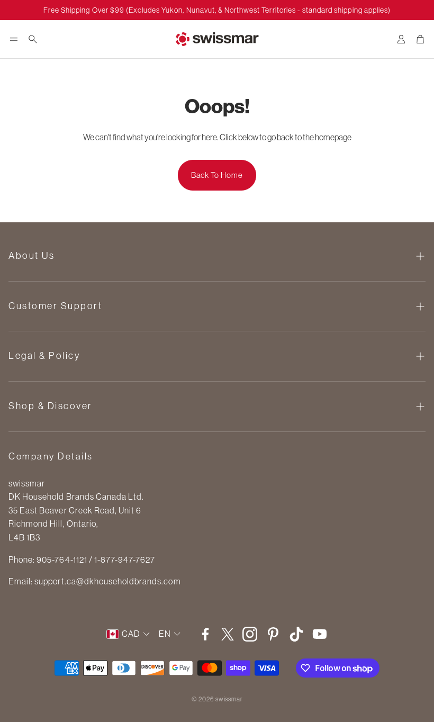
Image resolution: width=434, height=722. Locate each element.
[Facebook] (205, 634)
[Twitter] (227, 634)
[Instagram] (249, 634)
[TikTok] (296, 634)
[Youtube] (319, 634)
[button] (13, 39)
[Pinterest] (273, 634)
